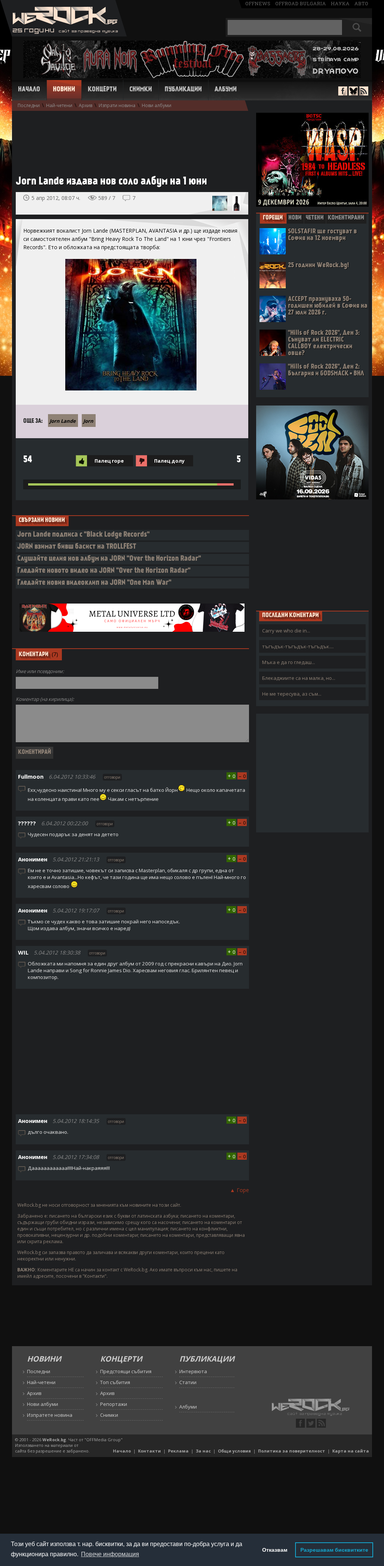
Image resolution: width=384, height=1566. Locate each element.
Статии (187, 1382)
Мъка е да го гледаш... (288, 662)
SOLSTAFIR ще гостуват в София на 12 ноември (322, 235)
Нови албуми (156, 105)
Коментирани (346, 218)
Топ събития (115, 1382)
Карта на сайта (350, 1451)
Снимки (140, 89)
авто (361, 3)
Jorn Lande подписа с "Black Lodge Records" (83, 535)
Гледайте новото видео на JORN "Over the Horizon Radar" (103, 571)
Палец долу (169, 460)
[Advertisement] (128, 139)
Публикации (183, 89)
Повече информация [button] (110, 1554)
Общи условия (234, 1451)
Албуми (225, 89)
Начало (29, 89)
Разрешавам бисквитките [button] (334, 1550)
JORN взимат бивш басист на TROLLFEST (76, 547)
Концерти (102, 89)
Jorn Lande (63, 421)
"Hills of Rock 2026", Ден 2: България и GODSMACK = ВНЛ (326, 370)
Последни (29, 105)
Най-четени (59, 105)
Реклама (178, 1451)
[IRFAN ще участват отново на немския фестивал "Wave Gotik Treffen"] (219, 203)
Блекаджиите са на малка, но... (298, 678)
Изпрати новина (117, 105)
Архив (85, 105)
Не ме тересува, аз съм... (291, 693)
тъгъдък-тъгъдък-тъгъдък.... (298, 646)
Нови (295, 218)
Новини (64, 89)
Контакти (149, 1451)
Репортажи (113, 1404)
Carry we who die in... (286, 630)
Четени (315, 218)
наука (340, 3)
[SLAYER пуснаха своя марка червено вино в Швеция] (236, 203)
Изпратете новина (49, 1415)
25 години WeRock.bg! (318, 265)
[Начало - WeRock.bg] (63, 34)
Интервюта (193, 1371)
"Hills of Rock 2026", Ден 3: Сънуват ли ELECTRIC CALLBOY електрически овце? (324, 343)
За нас (203, 1451)
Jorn (88, 421)
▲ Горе (239, 1190)
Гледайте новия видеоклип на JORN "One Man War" (94, 583)
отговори (112, 777)
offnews (257, 3)
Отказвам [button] (274, 1550)
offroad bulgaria (300, 3)
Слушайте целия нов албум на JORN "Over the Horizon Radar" (109, 559)
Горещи (273, 218)
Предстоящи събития (126, 1371)
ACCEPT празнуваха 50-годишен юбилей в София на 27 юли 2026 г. (328, 306)
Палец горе (109, 460)
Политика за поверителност (291, 1451)
